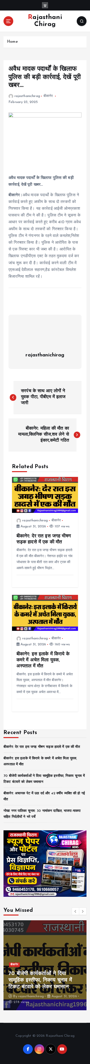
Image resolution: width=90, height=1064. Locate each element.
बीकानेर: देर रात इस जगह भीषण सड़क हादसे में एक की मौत (42, 747)
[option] (45, 965)
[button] (75, 911)
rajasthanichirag (27, 96)
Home (12, 42)
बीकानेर (48, 96)
